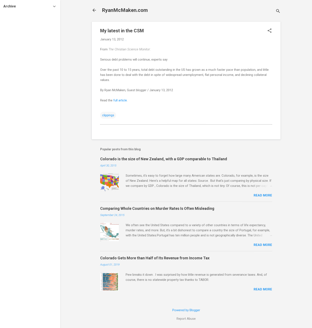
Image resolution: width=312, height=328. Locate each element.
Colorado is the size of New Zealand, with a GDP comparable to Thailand (163, 159)
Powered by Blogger (186, 310)
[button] (269, 31)
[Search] (278, 11)
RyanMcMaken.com (125, 10)
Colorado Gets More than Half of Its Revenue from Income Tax (154, 258)
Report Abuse (186, 319)
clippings (108, 115)
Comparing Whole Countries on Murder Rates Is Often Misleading (157, 208)
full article (119, 100)
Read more (263, 195)
